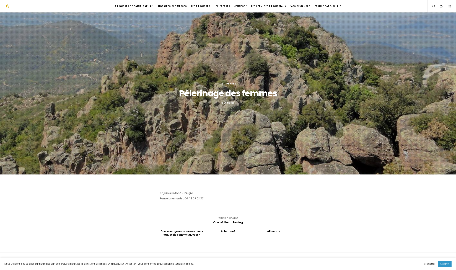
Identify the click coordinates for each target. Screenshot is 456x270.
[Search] (432, 6)
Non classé (228, 83)
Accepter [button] (444, 264)
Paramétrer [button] (429, 264)
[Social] (440, 6)
